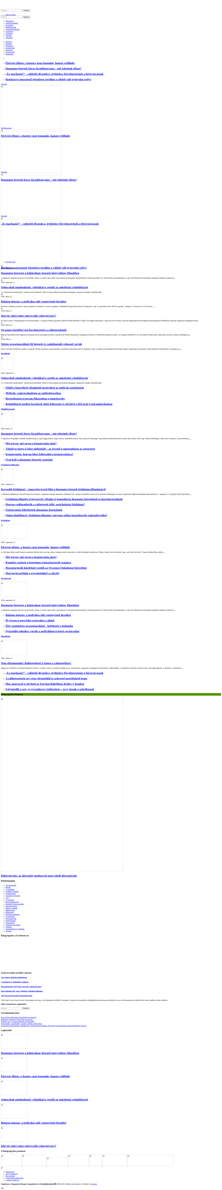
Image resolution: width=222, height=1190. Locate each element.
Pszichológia (10, 52)
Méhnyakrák (10, 910)
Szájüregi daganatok (13, 925)
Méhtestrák (10, 912)
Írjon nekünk (10, 1176)
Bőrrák (8, 887)
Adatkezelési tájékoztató (14, 1178)
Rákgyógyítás (111, 4)
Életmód (9, 44)
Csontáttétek (10, 889)
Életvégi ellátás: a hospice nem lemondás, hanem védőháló (40, 63)
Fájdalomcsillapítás (12, 29)
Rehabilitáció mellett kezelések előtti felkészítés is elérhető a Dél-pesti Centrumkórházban (59, 403)
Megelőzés (9, 21)
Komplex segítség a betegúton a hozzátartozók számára (38, 562)
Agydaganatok (11, 885)
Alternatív (9, 38)
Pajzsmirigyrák (11, 919)
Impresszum (10, 1172)
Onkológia (9, 46)
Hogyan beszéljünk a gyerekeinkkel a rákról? (32, 573)
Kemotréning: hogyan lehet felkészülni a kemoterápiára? (39, 454)
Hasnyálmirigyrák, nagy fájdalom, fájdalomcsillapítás (22, 991)
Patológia (9, 50)
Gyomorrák (10, 900)
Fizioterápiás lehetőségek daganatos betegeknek (34, 509)
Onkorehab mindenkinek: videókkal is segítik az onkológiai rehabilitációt (44, 287)
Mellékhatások (11, 27)
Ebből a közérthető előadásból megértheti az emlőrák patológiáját (45, 387)
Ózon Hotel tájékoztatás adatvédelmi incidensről (18, 1017)
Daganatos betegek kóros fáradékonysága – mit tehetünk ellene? (43, 68)
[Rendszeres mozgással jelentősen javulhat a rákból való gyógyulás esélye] (111, 240)
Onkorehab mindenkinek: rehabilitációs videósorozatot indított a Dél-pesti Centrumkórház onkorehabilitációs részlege (43, 1026)
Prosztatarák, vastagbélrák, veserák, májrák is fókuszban (21, 1024)
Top (2, 1188)
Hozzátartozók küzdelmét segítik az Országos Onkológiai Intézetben (46, 567)
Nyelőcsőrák (10, 917)
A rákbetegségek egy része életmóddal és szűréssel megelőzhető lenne (46, 678)
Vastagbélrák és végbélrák (15, 929)
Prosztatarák (10, 923)
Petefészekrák (11, 921)
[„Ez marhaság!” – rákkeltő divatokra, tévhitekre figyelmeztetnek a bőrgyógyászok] (111, 196)
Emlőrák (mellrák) (12, 892)
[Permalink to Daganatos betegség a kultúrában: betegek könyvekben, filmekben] (14, 596)
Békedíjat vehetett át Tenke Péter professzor (17, 1020)
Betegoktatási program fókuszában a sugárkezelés (35, 398)
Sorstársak (9, 32)
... (174, 278)
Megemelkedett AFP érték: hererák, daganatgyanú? (21, 987)
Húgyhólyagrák (11, 906)
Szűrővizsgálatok (12, 23)
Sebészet (9, 42)
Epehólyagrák (11, 894)
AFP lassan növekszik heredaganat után (16, 996)
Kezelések (9, 25)
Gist (7, 898)
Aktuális (9, 36)
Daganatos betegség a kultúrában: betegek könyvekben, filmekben (40, 273)
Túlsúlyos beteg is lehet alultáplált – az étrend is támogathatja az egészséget (50, 448)
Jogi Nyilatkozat (11, 1174)
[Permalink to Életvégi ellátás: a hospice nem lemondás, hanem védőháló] (14, 538)
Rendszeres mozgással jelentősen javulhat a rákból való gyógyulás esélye (48, 79)
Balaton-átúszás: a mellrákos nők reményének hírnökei (33, 301)
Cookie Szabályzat (12, 1180)
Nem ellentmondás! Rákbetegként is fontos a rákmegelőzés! (36, 663)
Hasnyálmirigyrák (12, 902)
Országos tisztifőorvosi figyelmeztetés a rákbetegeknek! (34, 329)
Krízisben (9, 34)
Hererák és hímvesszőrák (15, 904)
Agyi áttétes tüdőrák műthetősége (14, 978)
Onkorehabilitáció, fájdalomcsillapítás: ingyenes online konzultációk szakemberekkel (56, 515)
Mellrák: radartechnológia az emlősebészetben (33, 393)
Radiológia (10, 54)
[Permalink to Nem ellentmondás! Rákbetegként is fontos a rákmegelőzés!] (14, 654)
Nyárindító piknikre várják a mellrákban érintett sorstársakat (42, 631)
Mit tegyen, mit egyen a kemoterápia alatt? (31, 443)
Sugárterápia (10, 48)
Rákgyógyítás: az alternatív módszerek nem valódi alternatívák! (39, 875)
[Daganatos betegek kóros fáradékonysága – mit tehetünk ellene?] (111, 152)
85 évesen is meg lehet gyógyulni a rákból (30, 620)
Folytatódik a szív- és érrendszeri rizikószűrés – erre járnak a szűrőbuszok (50, 689)
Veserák (8, 931)
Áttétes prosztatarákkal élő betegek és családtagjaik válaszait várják (41, 344)
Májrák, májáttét (11, 908)
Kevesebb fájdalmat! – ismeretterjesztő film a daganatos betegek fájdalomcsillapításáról (53, 489)
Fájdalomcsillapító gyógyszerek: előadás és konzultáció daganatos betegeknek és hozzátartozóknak (64, 499)
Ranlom (94, 1184)
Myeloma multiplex (13, 914)
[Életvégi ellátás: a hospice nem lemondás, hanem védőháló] (111, 108)
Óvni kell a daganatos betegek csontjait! (29, 459)
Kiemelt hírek (10, 262)
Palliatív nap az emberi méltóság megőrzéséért (17, 1022)
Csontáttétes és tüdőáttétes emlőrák (14, 982)
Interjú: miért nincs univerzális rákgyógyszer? (28, 315)
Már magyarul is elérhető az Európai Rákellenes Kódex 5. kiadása (45, 683)
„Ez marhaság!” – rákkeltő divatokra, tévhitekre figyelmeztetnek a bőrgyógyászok (54, 73)
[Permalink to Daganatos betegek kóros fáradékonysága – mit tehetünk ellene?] (7, 425)
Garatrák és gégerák (13, 896)
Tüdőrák (9, 927)
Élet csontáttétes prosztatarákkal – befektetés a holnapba (39, 625)
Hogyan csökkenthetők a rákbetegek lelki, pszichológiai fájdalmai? (45, 504)
